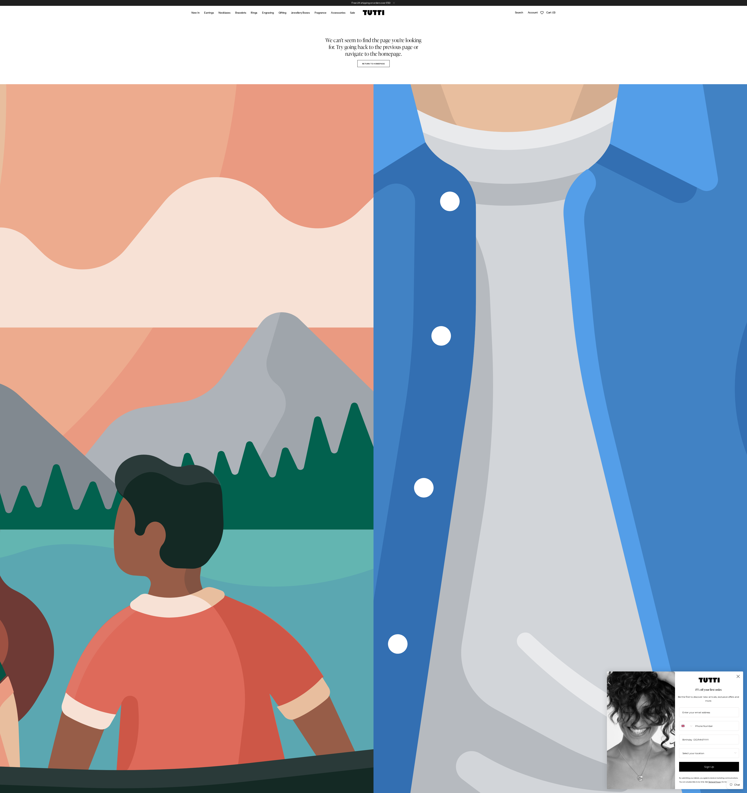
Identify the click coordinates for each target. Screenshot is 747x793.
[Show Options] (735, 753)
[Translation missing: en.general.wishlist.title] (542, 13)
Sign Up (709, 766)
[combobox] (686, 726)
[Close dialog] (738, 676)
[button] (519, 13)
